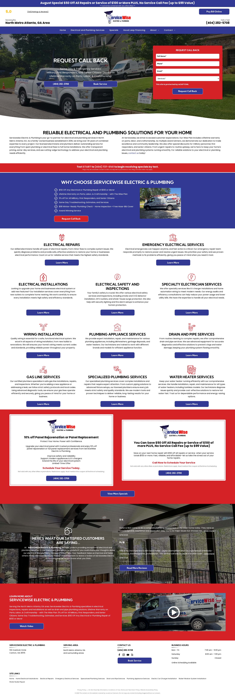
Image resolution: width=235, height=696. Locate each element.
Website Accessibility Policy (149, 690)
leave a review (86, 555)
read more (209, 530)
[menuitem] (62, 30)
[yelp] (132, 655)
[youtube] (128, 655)
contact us (133, 153)
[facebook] (119, 655)
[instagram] (123, 655)
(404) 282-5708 (217, 23)
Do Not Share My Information (98, 690)
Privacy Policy (81, 690)
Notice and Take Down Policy (130, 690)
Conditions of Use (114, 690)
